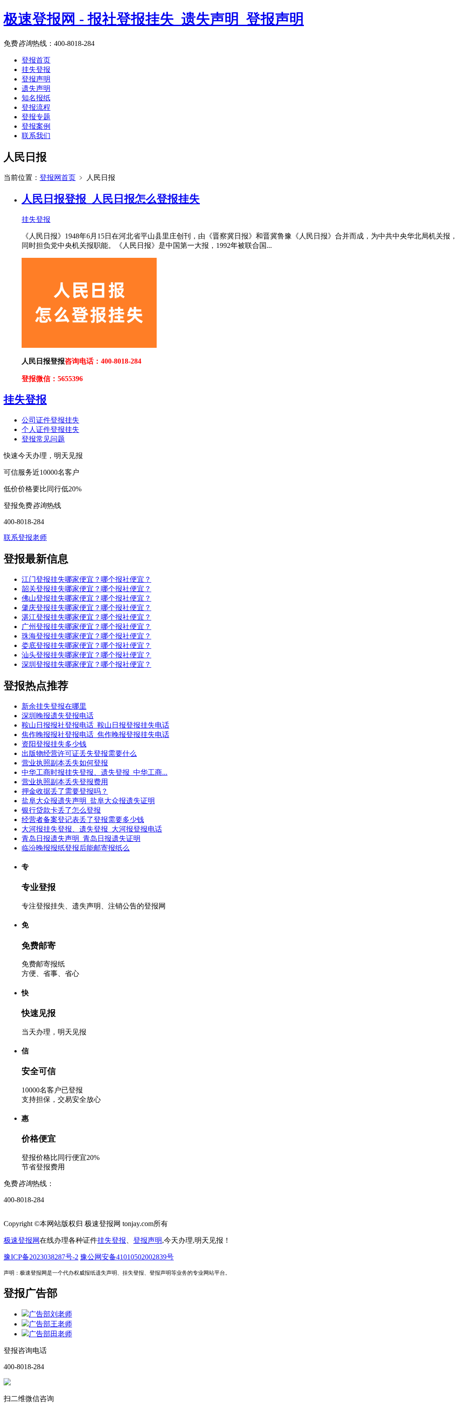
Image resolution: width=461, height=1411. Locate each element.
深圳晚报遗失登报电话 (58, 715)
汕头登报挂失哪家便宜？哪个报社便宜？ (86, 655)
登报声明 (36, 79)
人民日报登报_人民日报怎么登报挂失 (111, 199)
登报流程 (36, 107)
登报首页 (36, 60)
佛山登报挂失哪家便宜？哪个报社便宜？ (86, 598)
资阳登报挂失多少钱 (54, 744)
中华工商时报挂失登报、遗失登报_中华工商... (94, 772)
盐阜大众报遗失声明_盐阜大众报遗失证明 (88, 800)
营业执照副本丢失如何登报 (65, 763)
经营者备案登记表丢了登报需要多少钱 (83, 819)
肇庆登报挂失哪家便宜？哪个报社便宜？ (86, 607)
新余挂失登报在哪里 (54, 706)
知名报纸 (36, 98)
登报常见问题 (43, 439)
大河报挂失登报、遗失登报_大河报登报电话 (92, 829)
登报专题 (36, 117)
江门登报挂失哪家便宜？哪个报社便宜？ (86, 579)
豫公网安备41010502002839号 (127, 1257)
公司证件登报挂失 (50, 420)
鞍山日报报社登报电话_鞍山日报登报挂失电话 (95, 725)
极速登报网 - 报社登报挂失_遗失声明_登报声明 (154, 19)
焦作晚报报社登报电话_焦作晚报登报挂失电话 (95, 734)
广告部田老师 (50, 1334)
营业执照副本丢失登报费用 (65, 782)
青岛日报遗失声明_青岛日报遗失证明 (81, 838)
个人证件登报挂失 (50, 429)
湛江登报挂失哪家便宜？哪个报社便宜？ (86, 617)
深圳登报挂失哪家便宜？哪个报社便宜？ (86, 664)
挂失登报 (36, 69)
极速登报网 (22, 1240)
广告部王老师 (50, 1324)
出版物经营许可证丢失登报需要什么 (79, 753)
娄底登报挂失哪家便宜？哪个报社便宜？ (86, 645)
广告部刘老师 (50, 1314)
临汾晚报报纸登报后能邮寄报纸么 (76, 848)
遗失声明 (36, 88)
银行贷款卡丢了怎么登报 (61, 810)
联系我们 (36, 135)
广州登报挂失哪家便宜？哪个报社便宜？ (86, 626)
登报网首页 (58, 177)
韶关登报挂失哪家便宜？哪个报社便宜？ (86, 589)
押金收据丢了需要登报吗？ (65, 791)
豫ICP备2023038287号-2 (41, 1257)
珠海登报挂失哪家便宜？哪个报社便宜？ (86, 636)
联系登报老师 (25, 537)
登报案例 (36, 126)
